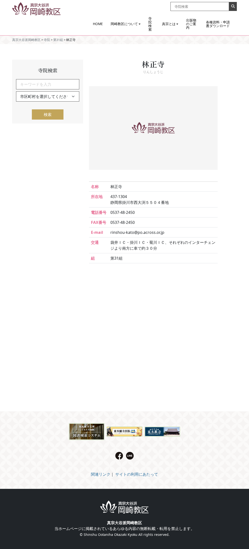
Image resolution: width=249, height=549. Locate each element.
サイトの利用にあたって (136, 474)
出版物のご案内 (191, 24)
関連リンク (100, 474)
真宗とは (169, 23)
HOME (98, 23)
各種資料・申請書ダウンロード (218, 24)
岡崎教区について (124, 23)
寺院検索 (150, 24)
